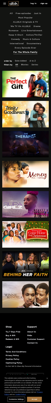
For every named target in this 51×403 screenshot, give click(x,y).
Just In (37, 13)
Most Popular (25, 18)
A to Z (33, 61)
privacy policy (12, 355)
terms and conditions (16, 352)
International (17, 43)
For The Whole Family (25, 52)
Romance (14, 31)
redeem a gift (12, 339)
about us (31, 332)
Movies (24, 64)
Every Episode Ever (25, 48)
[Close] (47, 378)
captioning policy (14, 363)
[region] (25, 389)
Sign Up (44, 3)
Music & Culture (31, 39)
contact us (32, 343)
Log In (33, 3)
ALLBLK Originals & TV (25, 22)
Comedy (15, 39)
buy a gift (10, 335)
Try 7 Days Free (13, 332)
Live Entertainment (31, 31)
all (11, 13)
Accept (34, 399)
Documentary (34, 43)
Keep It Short (16, 35)
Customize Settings (16, 399)
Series (35, 64)
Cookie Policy (20, 394)
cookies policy (12, 359)
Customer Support (35, 339)
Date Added (21, 61)
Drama (37, 26)
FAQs (29, 335)
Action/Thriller (34, 35)
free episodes (23, 13)
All (16, 64)
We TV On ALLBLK (21, 26)
